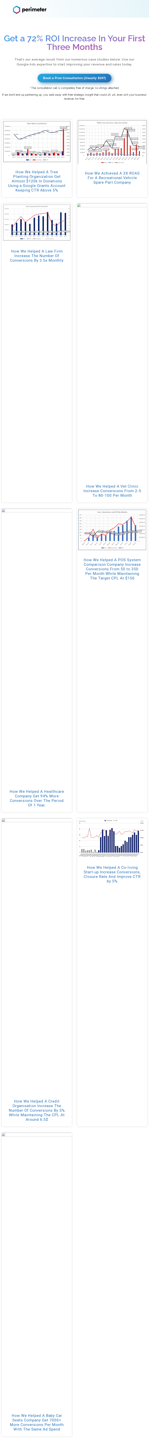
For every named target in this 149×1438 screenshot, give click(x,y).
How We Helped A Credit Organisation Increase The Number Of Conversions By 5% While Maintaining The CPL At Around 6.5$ (37, 1110)
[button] (74, 78)
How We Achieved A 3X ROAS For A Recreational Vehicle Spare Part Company (112, 178)
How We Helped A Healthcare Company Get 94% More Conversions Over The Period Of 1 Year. (37, 798)
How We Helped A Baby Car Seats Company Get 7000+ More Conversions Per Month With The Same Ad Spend (37, 1422)
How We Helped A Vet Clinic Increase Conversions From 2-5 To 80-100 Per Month (112, 491)
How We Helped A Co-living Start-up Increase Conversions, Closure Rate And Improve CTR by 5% (112, 874)
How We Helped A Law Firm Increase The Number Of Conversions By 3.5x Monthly (37, 256)
